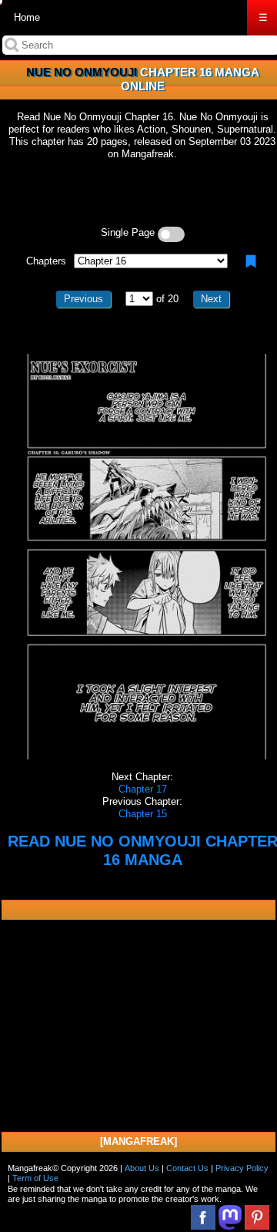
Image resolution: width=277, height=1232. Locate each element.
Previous (83, 299)
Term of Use (35, 1178)
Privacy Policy (242, 1168)
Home (27, 17)
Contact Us (187, 1168)
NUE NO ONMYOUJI (81, 72)
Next (211, 299)
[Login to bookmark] (250, 261)
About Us (142, 1168)
